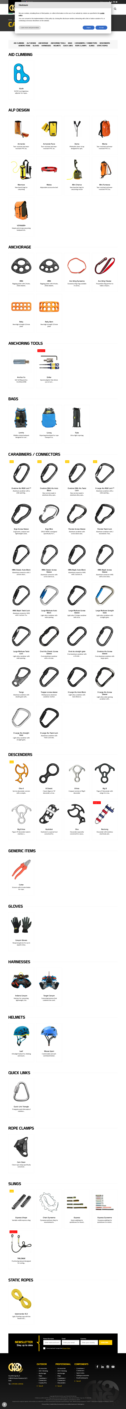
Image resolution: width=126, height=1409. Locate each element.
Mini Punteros (104, 185)
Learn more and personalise (30, 27)
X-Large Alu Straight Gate (21, 734)
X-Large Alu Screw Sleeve (104, 693)
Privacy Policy (66, 1348)
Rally (21, 322)
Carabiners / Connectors (86, 43)
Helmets (57, 46)
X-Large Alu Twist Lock (49, 733)
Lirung (49, 433)
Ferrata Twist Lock (104, 529)
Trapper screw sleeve (49, 692)
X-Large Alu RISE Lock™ (104, 488)
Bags (70, 43)
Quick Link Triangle (21, 1107)
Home (10, 19)
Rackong (104, 829)
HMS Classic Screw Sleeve (49, 571)
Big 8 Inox (21, 829)
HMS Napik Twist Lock (21, 611)
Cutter (21, 885)
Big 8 (105, 788)
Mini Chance (77, 185)
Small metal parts (82, 1378)
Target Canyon (49, 996)
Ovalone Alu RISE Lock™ (21, 488)
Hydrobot (49, 829)
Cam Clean (21, 1162)
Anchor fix (21, 377)
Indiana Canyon (21, 996)
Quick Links (68, 46)
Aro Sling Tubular (104, 281)
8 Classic (49, 788)
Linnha (21, 433)
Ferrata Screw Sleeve (77, 529)
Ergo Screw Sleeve (21, 529)
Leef (21, 1051)
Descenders (105, 43)
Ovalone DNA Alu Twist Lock (77, 489)
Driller (49, 377)
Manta (104, 144)
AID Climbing (19, 43)
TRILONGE (21, 1258)
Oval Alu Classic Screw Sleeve (49, 652)
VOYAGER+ (21, 225)
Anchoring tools (58, 43)
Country (83, 1338)
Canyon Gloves (21, 940)
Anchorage (43, 43)
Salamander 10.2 (21, 1314)
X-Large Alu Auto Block (77, 692)
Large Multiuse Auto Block (49, 612)
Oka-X (21, 788)
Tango (21, 692)
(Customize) (60, 1404)
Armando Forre (49, 144)
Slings (91, 46)
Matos (49, 185)
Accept (101, 27)
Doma (77, 144)
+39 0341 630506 (17, 1384)
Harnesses (46, 46)
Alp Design (31, 43)
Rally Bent (49, 322)
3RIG (21, 281)
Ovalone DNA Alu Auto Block (49, 489)
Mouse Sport (49, 1051)
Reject (89, 27)
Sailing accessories (82, 1375)
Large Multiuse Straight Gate (105, 612)
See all (41, 1386)
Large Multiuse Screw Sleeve (77, 612)
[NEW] (21, 473)
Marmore (21, 185)
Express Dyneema (105, 1218)
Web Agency (81, 1404)
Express (77, 1218)
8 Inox (77, 788)
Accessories (43, 1368)
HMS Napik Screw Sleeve (105, 571)
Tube (77, 433)
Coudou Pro (43, 1383)
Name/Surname (48, 1338)
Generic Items (24, 46)
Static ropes (102, 46)
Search (115, 8)
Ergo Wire (49, 529)
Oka (77, 829)
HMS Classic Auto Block (21, 570)
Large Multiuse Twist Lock (21, 652)
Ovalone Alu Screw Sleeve (104, 652)
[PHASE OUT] (49, 362)
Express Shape (21, 1218)
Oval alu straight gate (76, 651)
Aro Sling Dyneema (77, 281)
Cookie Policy (53, 1404)
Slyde (21, 88)
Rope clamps (80, 46)
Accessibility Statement (70, 1404)
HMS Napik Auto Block (77, 570)
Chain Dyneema (49, 1218)
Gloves (36, 46)
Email (63, 1338)
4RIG (49, 281)
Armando (21, 144)
